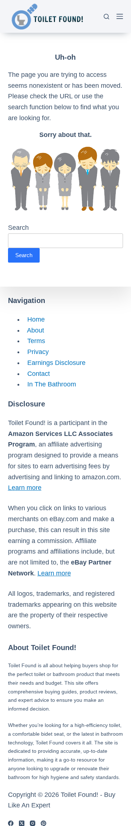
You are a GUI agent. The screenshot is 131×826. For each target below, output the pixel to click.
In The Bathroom (50, 384)
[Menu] (119, 16)
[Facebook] (10, 823)
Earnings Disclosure (55, 362)
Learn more (24, 487)
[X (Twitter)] (21, 823)
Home (34, 319)
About (34, 330)
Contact (37, 373)
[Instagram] (32, 823)
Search (18, 227)
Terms (34, 341)
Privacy (36, 351)
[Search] (106, 16)
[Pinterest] (43, 823)
